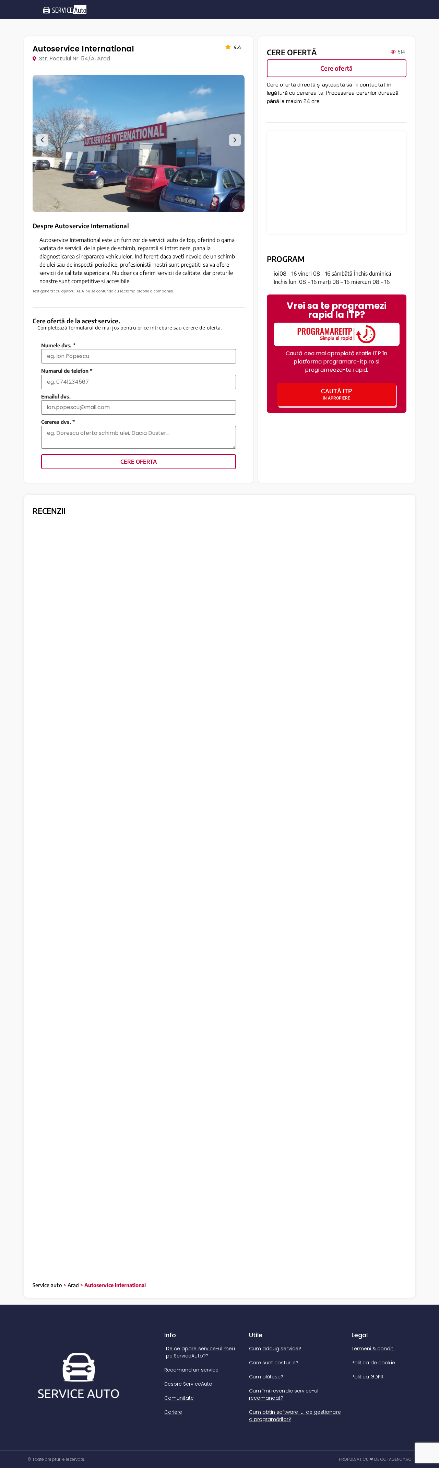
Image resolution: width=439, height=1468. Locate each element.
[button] (42, 140)
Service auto (47, 1285)
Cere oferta (138, 461)
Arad (73, 1285)
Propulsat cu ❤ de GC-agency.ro (375, 1459)
